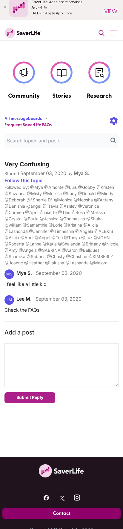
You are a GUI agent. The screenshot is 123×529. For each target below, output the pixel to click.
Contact (61, 513)
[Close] (5, 7)
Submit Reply (29, 397)
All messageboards (23, 119)
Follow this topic (23, 180)
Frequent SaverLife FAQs (28, 125)
